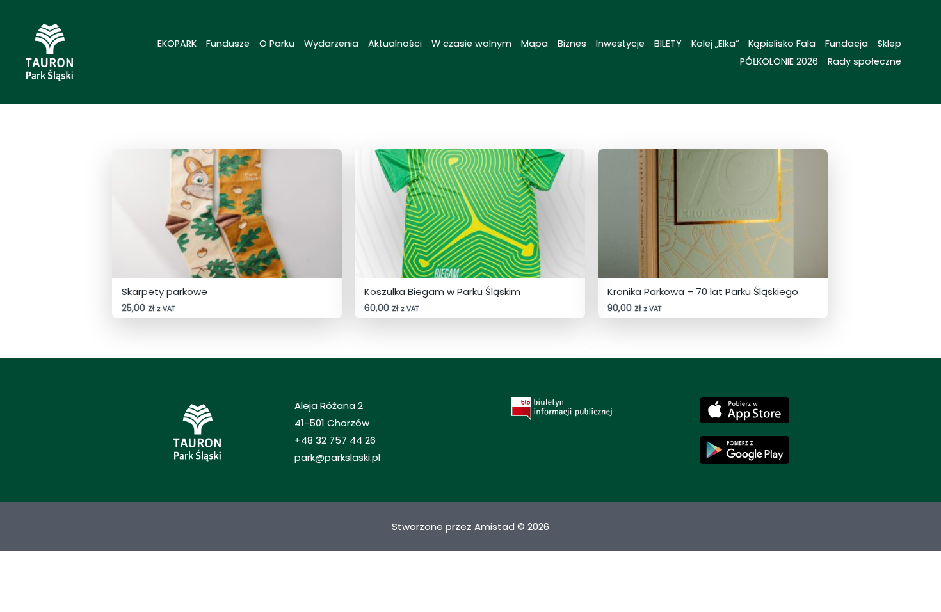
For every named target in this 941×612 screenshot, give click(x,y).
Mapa (534, 43)
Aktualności (395, 43)
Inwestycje (620, 43)
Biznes (572, 43)
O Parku (276, 43)
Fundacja (846, 43)
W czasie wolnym (471, 43)
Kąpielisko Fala (782, 43)
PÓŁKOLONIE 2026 (779, 61)
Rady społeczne (864, 61)
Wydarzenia (331, 43)
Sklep (889, 43)
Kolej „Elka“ (715, 43)
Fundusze (228, 43)
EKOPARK (177, 43)
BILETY (668, 43)
